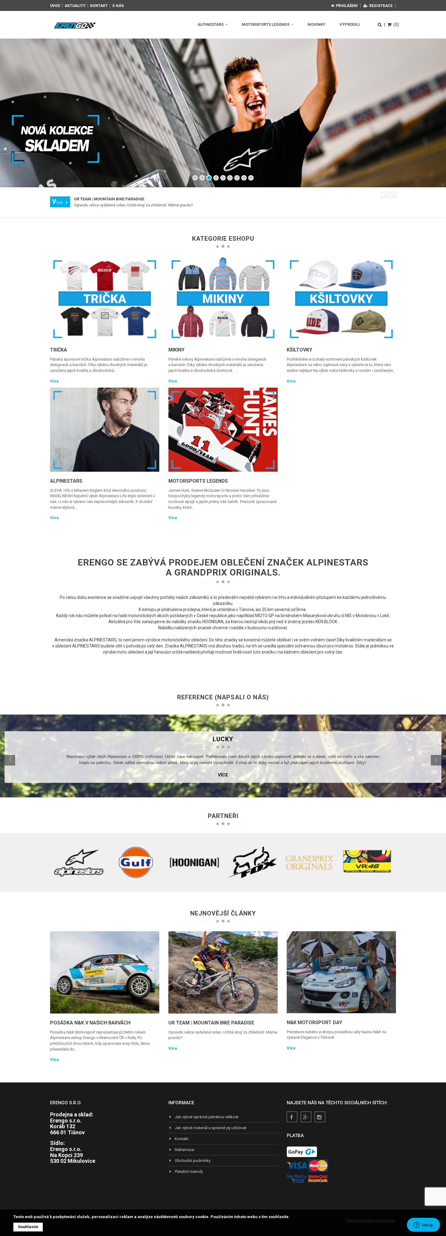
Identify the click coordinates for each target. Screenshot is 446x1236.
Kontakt (99, 6)
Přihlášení (347, 6)
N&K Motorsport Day (314, 1022)
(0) (396, 24)
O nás (118, 6)
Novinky (316, 24)
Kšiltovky (299, 350)
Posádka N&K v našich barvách (90, 1023)
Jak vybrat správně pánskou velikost (206, 1117)
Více (54, 381)
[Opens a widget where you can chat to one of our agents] (423, 1225)
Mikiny (176, 350)
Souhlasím (28, 1226)
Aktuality (75, 6)
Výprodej (350, 24)
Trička (58, 350)
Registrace (381, 6)
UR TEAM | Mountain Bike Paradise (211, 1023)
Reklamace (184, 1149)
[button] (384, 195)
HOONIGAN (212, 621)
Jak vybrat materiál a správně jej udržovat (210, 1128)
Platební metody (189, 1171)
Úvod (55, 6)
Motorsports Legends (266, 24)
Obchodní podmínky (193, 1160)
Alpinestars (211, 24)
